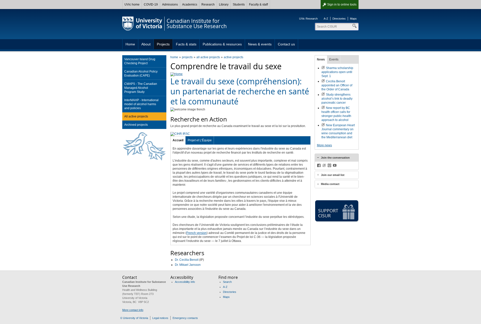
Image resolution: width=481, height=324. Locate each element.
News (321, 59)
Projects (163, 44)
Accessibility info (185, 281)
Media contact (330, 183)
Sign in (341, 4)
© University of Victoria (134, 317)
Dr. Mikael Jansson (188, 265)
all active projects (208, 57)
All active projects (136, 116)
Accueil (178, 140)
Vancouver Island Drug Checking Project (139, 61)
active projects (233, 57)
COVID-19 (151, 4)
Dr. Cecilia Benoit (186, 260)
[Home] (176, 74)
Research (208, 4)
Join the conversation (335, 157)
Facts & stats (186, 44)
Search (227, 281)
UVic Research (308, 18)
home (174, 57)
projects (187, 57)
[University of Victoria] (142, 24)
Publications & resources (222, 44)
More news (324, 145)
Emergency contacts (185, 317)
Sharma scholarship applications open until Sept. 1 (337, 72)
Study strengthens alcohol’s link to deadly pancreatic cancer (336, 98)
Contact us (286, 44)
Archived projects (136, 124)
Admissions (170, 4)
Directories (339, 18)
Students (239, 4)
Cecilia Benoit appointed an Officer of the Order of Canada (336, 85)
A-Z (326, 18)
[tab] (337, 158)
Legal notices (160, 317)
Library (223, 4)
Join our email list (332, 174)
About (146, 44)
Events (333, 59)
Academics (189, 4)
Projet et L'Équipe (200, 140)
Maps (353, 18)
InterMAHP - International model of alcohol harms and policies (141, 104)
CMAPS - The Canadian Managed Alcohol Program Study (140, 88)
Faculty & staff (258, 4)
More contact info (132, 309)
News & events (260, 44)
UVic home (132, 4)
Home (130, 44)
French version (196, 233)
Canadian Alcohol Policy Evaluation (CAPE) (141, 73)
